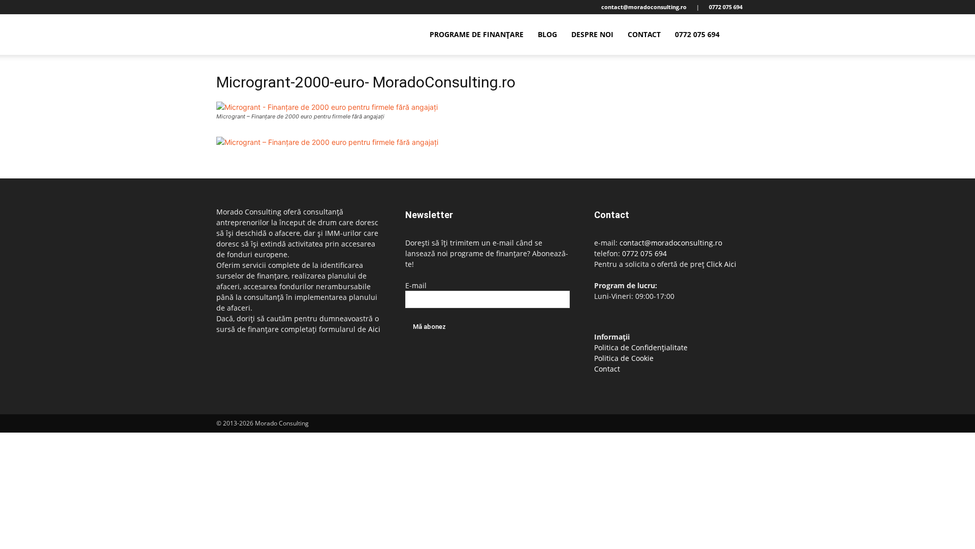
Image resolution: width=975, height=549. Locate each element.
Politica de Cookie (624, 358)
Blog (547, 34)
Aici (374, 329)
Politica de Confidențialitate (641, 347)
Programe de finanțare (477, 34)
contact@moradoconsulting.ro (671, 243)
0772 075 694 (697, 34)
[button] (746, 35)
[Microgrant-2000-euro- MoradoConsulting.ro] (327, 107)
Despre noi (592, 34)
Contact (644, 34)
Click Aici (721, 264)
